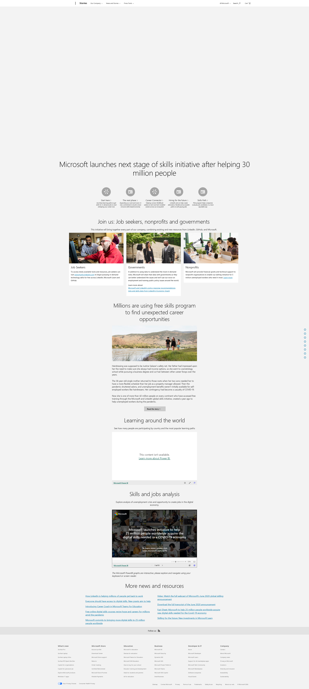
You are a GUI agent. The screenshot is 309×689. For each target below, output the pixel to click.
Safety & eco (209, 684)
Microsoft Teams (159, 669)
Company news (225, 657)
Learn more (227, 277)
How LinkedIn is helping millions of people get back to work (114, 596)
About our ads (229, 684)
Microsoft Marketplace (195, 669)
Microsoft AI (158, 649)
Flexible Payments (97, 676)
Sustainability (224, 676)
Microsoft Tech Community (196, 665)
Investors (223, 665)
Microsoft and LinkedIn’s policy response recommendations (151, 288)
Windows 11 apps (63, 676)
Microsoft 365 (158, 661)
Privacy (177, 684)
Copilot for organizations (66, 665)
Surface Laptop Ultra (64, 657)
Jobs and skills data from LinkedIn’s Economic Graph (149, 291)
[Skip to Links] (300, 333)
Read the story (153, 409)
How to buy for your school (132, 665)
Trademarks (198, 684)
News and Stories (112, 3)
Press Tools (128, 3)
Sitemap (155, 684)
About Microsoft (225, 653)
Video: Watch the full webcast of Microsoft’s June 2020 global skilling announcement (190, 598)
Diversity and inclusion (227, 669)
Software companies (194, 673)
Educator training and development (135, 669)
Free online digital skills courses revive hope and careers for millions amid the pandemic (117, 613)
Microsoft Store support (99, 657)
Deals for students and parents (133, 673)
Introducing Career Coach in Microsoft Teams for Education (113, 606)
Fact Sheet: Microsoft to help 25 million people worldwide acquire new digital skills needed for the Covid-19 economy (188, 611)
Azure (190, 649)
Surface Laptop (62, 653)
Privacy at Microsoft (226, 661)
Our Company (96, 3)
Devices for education (130, 653)
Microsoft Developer (194, 653)
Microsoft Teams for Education (133, 657)
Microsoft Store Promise (99, 673)
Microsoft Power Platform (162, 665)
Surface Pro (61, 649)
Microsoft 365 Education (131, 661)
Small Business (159, 676)
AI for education (129, 676)
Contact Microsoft (166, 684)
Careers (222, 649)
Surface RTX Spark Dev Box (66, 661)
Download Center (97, 653)
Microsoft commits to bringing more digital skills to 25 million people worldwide (115, 622)
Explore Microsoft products (66, 673)
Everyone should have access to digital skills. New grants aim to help (118, 601)
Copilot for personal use (65, 669)
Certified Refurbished (98, 669)
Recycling (219, 684)
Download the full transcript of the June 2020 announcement (186, 604)
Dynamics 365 (158, 657)
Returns (94, 661)
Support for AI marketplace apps (198, 661)
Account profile (96, 649)
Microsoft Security (160, 653)
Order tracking (96, 665)
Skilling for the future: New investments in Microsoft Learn (185, 618)
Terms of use (187, 684)
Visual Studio (192, 676)
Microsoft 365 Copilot (161, 673)
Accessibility (224, 673)
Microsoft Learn (193, 657)
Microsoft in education (131, 649)
